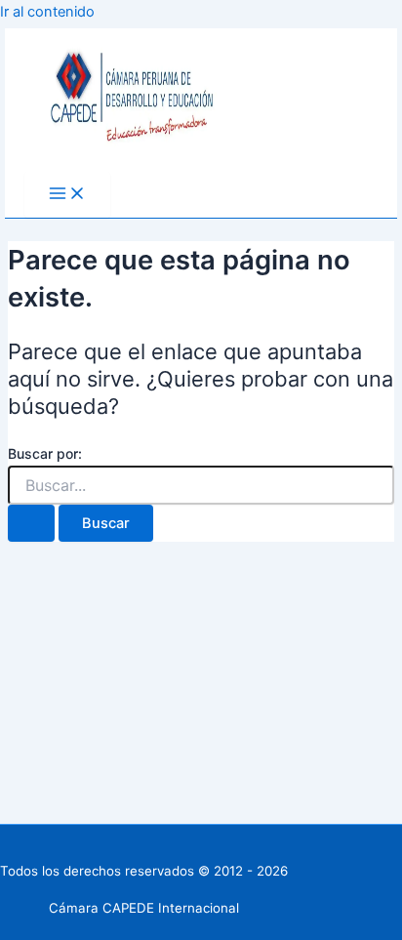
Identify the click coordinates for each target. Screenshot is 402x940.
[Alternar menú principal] (67, 195)
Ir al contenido (47, 11)
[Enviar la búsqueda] (31, 524)
